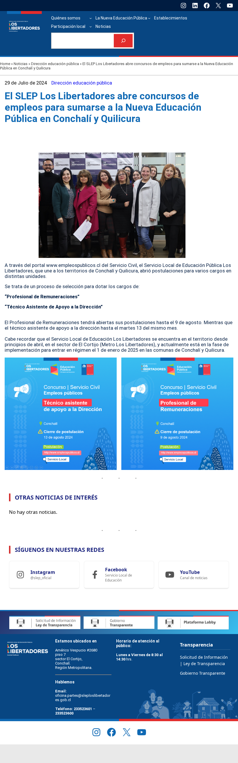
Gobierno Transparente (202, 673)
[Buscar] (123, 41)
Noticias (21, 64)
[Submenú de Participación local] (90, 26)
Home (5, 64)
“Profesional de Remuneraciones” (42, 296)
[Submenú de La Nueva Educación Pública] (149, 18)
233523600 (64, 713)
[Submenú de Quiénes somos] (90, 18)
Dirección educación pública (55, 64)
